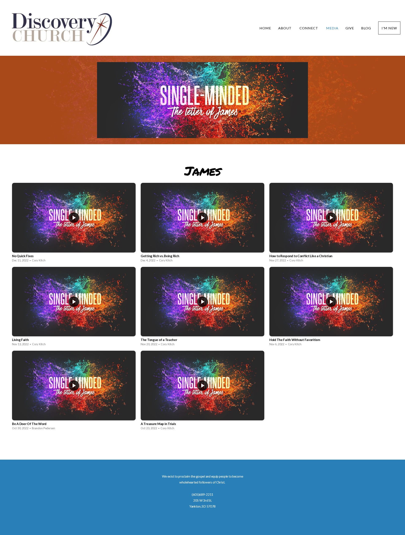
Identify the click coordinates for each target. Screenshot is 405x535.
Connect (309, 28)
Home (265, 28)
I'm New (389, 28)
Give (350, 28)
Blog (366, 28)
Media (332, 28)
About (285, 28)
